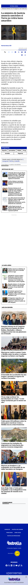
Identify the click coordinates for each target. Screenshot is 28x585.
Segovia (20, 153)
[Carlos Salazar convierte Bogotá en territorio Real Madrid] (4, 183)
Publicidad (9, 532)
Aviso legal (17, 532)
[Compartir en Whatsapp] (25, 55)
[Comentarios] (5, 52)
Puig (24, 150)
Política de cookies (17, 529)
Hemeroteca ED (6, 45)
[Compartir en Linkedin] (22, 55)
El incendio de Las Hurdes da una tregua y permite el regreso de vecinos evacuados (13, 376)
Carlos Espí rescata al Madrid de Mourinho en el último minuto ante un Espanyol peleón (16, 208)
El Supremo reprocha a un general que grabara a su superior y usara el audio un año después (16, 300)
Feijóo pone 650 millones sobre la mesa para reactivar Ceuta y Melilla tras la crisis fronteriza (13, 423)
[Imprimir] (12, 52)
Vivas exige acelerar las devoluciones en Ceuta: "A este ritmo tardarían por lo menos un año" (13, 399)
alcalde (7, 153)
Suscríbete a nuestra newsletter (11, 164)
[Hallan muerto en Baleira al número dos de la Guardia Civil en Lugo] (4, 270)
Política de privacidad (13, 535)
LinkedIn (17, 161)
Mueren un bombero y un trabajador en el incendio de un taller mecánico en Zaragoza (13, 467)
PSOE (19, 150)
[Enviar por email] (8, 52)
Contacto (7, 529)
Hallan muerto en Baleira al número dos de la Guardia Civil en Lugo (16, 270)
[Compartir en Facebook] (15, 52)
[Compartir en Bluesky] (22, 52)
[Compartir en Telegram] (25, 52)
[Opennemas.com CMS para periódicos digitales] (14, 575)
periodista (12, 150)
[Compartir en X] (18, 52)
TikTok (11, 161)
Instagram (5, 161)
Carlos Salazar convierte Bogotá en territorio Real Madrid (15, 182)
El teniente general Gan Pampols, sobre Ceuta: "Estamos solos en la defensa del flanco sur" (16, 293)
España (4, 150)
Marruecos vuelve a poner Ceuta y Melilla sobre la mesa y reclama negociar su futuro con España (13, 354)
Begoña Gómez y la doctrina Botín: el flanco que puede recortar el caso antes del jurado (16, 286)
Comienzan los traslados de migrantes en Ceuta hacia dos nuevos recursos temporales (12, 445)
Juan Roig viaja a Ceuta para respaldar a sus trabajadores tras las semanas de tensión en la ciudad (13, 490)
